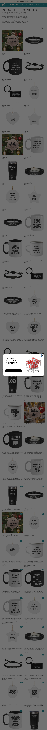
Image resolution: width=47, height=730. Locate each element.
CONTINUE (13, 370)
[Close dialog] (42, 356)
